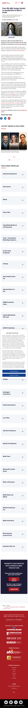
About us (14, 669)
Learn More (14, 589)
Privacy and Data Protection (14, 686)
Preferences (14, 688)
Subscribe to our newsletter (14, 619)
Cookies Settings (14, 371)
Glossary (14, 674)
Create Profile (14, 579)
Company (14, 678)
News (8, 605)
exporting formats (14, 94)
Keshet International (18, 50)
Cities (14, 676)
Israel (16, 44)
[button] (9, 160)
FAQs (14, 671)
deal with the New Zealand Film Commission (13, 102)
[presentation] (13, 156)
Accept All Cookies (14, 375)
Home (3, 605)
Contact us (14, 667)
